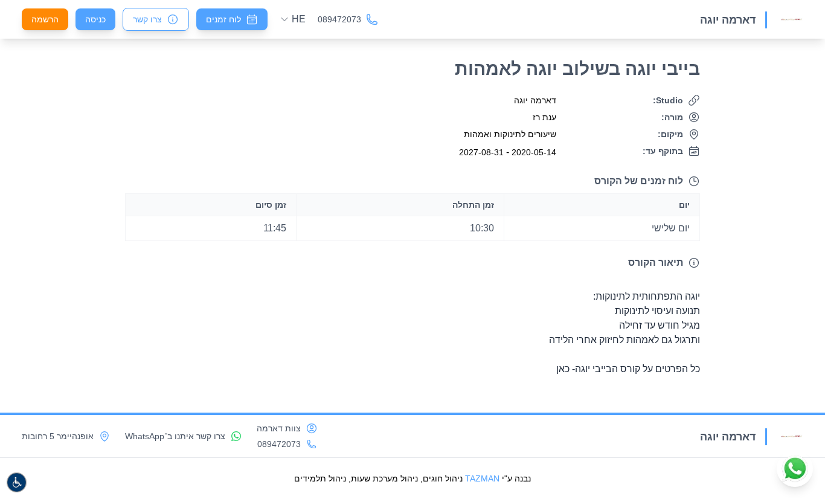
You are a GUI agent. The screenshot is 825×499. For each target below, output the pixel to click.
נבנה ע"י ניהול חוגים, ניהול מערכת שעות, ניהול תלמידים (412, 478)
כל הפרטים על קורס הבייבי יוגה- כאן (628, 369)
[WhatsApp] (795, 469)
